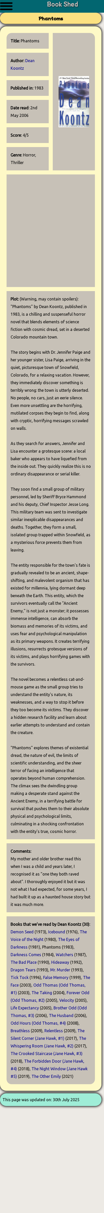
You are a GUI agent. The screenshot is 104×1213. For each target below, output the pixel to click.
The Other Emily (46, 1076)
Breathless (20, 1030)
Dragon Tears (23, 970)
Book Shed (62, 4)
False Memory (55, 977)
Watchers (64, 954)
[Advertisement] (52, 231)
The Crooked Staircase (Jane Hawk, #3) (47, 1053)
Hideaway (60, 962)
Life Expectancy (25, 1008)
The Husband (61, 1015)
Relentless (53, 1030)
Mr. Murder (60, 970)
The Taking (42, 992)
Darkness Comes (26, 954)
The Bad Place (24, 962)
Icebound (56, 932)
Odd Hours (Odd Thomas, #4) (38, 1023)
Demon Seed (22, 932)
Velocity (66, 1000)
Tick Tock (20, 977)
